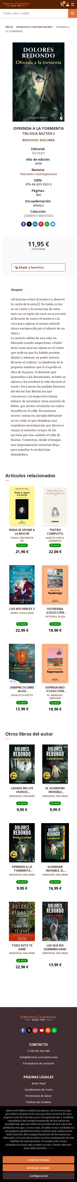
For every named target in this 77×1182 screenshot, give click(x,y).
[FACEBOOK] (23, 1030)
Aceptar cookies (38, 1159)
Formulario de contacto (38, 1063)
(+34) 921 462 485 (38, 1051)
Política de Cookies (38, 1102)
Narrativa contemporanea (34, 27)
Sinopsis (17, 290)
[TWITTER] (29, 1030)
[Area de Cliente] (67, 4)
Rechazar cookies (38, 1168)
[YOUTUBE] (41, 1030)
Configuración (38, 1176)
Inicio (9, 27)
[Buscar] (72, 13)
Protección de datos (38, 1095)
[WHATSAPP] (54, 1030)
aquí (50, 1148)
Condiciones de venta (39, 1089)
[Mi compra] (62, 4)
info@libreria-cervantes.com (38, 1057)
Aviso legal (39, 1083)
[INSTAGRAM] (35, 1030)
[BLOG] (48, 1030)
